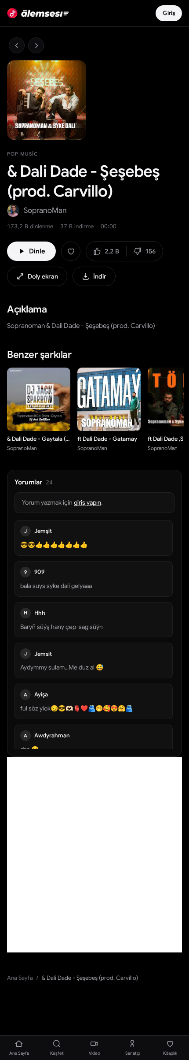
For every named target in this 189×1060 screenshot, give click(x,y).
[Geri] (17, 45)
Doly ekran (43, 276)
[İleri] (36, 45)
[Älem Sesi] (38, 13)
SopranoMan (45, 210)
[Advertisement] (94, 854)
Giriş (169, 13)
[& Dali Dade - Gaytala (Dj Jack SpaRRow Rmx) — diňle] (59, 420)
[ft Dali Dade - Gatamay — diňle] (129, 420)
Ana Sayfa (20, 978)
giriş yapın (87, 502)
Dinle (37, 251)
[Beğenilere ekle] (70, 251)
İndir (99, 276)
